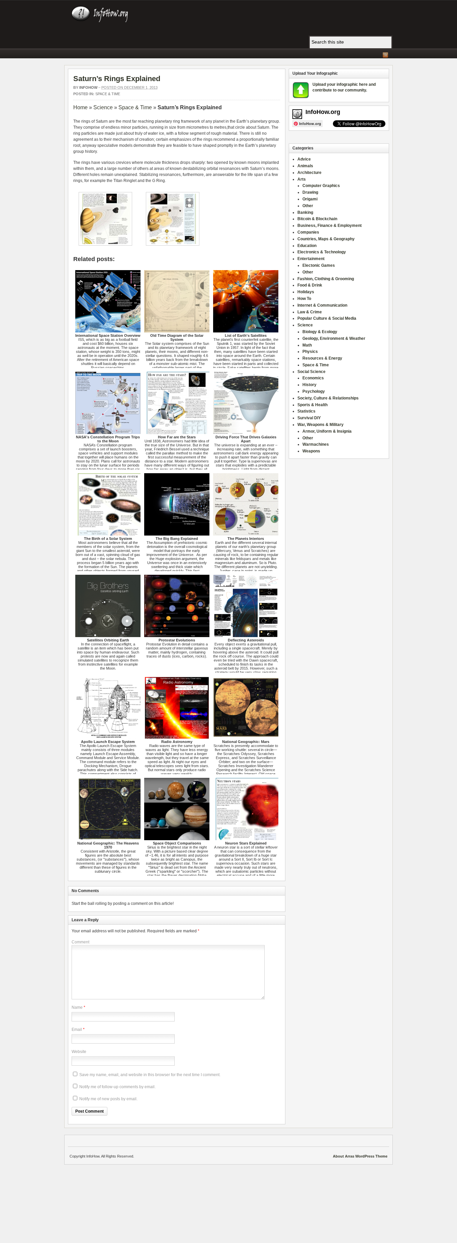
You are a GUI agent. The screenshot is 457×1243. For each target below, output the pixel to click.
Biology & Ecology (319, 331)
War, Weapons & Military (320, 424)
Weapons (311, 451)
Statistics (306, 411)
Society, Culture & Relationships (328, 398)
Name (77, 1007)
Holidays (305, 292)
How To (304, 298)
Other (307, 205)
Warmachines (315, 444)
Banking (305, 212)
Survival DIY (309, 418)
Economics (313, 378)
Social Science (311, 371)
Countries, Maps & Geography (326, 239)
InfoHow (88, 87)
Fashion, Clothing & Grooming (325, 278)
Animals (305, 166)
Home (80, 107)
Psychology (313, 391)
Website (79, 1051)
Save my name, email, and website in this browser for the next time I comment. (149, 1074)
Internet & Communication (322, 305)
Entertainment (311, 258)
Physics (310, 351)
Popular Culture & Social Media (326, 318)
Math (307, 345)
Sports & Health (312, 404)
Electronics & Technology (321, 252)
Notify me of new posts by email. (108, 1099)
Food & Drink (309, 285)
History (309, 384)
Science (103, 107)
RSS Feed (385, 55)
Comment (80, 942)
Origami (309, 199)
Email (77, 1029)
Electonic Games (318, 265)
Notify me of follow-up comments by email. (117, 1086)
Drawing (310, 192)
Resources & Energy (322, 358)
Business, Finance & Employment (329, 225)
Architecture (309, 172)
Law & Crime (309, 312)
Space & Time (107, 94)
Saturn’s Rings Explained (116, 78)
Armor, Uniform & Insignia (327, 431)
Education (306, 245)
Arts (301, 179)
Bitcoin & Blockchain (317, 218)
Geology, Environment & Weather (333, 338)
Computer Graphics (321, 185)
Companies (308, 232)
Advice (304, 159)
